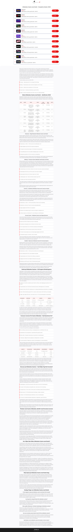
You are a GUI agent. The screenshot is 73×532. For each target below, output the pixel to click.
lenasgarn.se (36, 529)
